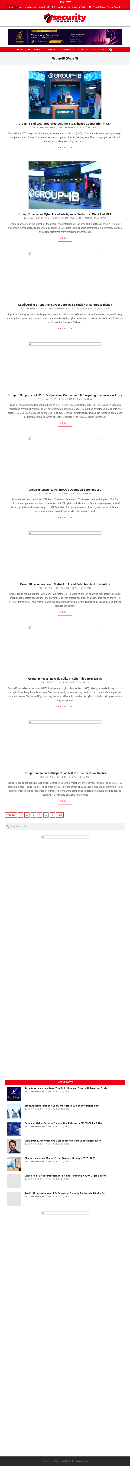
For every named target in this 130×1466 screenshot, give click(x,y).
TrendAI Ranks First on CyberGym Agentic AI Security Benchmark (62, 1105)
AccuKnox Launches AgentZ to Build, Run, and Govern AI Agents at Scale (52, 7)
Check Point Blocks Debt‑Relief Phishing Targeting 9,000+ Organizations (65, 1175)
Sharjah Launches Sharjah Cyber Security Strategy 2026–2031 (60, 1158)
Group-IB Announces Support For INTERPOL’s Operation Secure (65, 773)
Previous (11, 814)
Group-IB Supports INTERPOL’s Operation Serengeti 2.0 (65, 489)
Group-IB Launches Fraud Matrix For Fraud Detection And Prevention (65, 584)
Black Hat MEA (90, 218)
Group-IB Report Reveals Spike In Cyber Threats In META (65, 678)
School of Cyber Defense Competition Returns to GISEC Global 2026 (63, 1123)
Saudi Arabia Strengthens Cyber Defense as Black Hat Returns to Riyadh (65, 304)
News (95, 127)
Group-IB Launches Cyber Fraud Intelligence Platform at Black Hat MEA (65, 214)
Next (60, 814)
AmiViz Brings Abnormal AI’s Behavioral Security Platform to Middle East (65, 1193)
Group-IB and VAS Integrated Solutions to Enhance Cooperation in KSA (65, 123)
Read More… (65, 147)
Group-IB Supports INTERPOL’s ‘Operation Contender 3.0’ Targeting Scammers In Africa (65, 395)
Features (103, 308)
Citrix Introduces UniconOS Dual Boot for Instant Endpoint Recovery (63, 1140)
